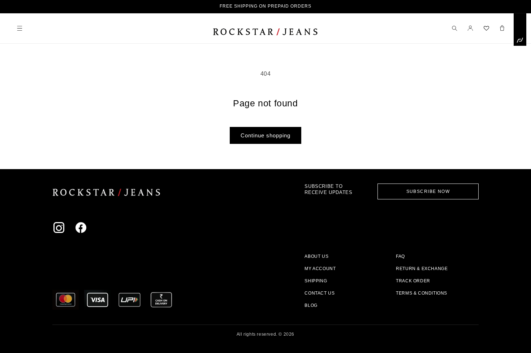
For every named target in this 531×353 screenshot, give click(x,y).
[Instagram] (60, 229)
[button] (19, 28)
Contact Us (319, 293)
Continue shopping (265, 135)
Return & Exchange (422, 268)
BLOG (311, 305)
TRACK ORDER (413, 280)
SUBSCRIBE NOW (428, 191)
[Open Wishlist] (486, 28)
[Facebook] (82, 229)
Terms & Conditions (421, 293)
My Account (320, 268)
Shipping (316, 280)
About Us (316, 256)
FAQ (400, 256)
